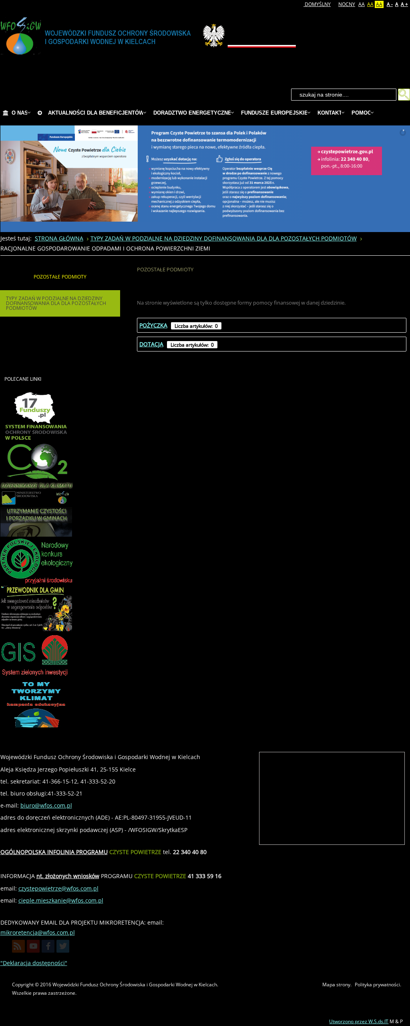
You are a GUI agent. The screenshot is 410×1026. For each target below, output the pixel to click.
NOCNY (346, 4)
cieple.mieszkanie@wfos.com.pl (60, 900)
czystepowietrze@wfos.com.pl (58, 888)
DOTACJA (151, 344)
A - (390, 4)
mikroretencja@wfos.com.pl (37, 932)
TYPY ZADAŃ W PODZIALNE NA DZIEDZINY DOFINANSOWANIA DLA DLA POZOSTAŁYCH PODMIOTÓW (56, 303)
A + (404, 4)
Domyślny (317, 4)
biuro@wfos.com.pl (46, 805)
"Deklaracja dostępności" (33, 963)
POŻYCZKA (153, 325)
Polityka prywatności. (378, 984)
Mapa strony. (337, 984)
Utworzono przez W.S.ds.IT (358, 1021)
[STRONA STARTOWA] (5, 113)
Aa (361, 4)
